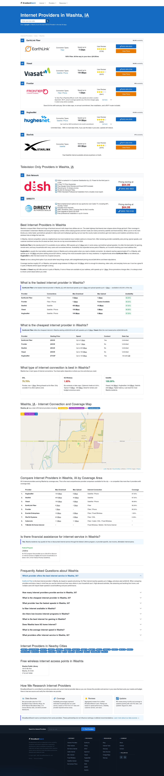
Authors (122, 746)
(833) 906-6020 (126, 46)
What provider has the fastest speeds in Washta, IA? (46, 603)
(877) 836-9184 (126, 143)
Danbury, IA (79, 652)
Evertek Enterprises (32, 513)
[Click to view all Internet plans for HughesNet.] (37, 119)
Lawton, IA (104, 652)
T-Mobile (86, 761)
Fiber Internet (71, 746)
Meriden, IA (92, 649)
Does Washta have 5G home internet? (39, 624)
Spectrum (87, 752)
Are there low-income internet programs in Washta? (45, 613)
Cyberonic (29, 521)
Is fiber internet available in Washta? (39, 608)
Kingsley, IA (67, 649)
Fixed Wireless (29, 414)
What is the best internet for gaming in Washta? (44, 619)
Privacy (30, 758)
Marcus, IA (122, 649)
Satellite (59, 73)
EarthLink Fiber (26, 298)
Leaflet (104, 469)
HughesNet (25, 313)
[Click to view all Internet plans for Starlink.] (37, 145)
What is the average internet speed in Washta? (43, 629)
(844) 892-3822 (127, 188)
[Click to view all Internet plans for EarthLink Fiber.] (37, 48)
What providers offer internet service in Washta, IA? (45, 635)
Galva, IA (99, 649)
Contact (122, 749)
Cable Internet (71, 752)
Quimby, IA (24, 649)
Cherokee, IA (75, 649)
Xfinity (86, 746)
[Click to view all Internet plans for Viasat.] (37, 71)
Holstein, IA (59, 649)
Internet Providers (72, 742)
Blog (104, 742)
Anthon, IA (84, 649)
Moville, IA (130, 649)
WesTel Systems (31, 517)
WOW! (86, 767)
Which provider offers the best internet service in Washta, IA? (50, 575)
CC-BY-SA (129, 469)
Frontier (24, 302)
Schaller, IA (71, 652)
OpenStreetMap (116, 469)
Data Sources (106, 752)
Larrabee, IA (52, 652)
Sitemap (105, 758)
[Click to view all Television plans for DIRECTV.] (37, 208)
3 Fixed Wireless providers (76, 408)
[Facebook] (121, 757)
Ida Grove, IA (35, 652)
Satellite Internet (71, 761)
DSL (22, 414)
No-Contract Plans (72, 764)
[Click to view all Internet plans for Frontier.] (37, 91)
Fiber (62, 50)
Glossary (105, 749)
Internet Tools (106, 746)
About (121, 742)
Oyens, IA (87, 652)
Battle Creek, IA (25, 652)
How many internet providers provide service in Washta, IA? (49, 592)
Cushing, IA (51, 649)
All (36, 414)
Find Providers (89, 729)
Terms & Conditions (38, 758)
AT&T (85, 749)
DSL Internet (70, 755)
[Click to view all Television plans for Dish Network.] (37, 186)
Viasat (23, 309)
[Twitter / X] (125, 757)
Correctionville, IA (34, 649)
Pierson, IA (43, 649)
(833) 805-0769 (126, 69)
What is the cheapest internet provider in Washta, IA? (46, 597)
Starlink (24, 305)
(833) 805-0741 (126, 89)
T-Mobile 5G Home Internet (34, 525)
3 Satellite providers (94, 408)
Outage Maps (106, 755)
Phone (65, 73)
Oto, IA (64, 652)
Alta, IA (59, 652)
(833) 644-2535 (126, 119)
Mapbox (139, 469)
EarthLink (86, 742)
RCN (85, 764)
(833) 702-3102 (127, 211)
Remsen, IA (43, 652)
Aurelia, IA (114, 649)
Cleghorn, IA (106, 649)
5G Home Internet (72, 749)
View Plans (126, 51)
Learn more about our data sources (125, 718)
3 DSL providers (62, 408)
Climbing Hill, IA (95, 652)
